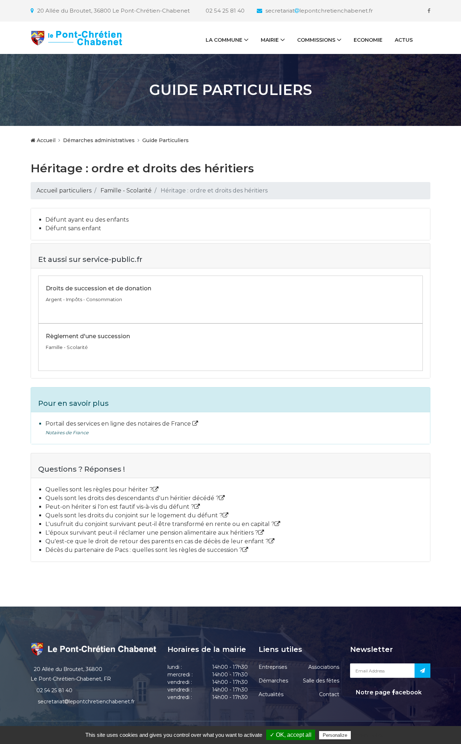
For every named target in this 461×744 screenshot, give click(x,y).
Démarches (273, 680)
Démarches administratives (99, 140)
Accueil (45, 140)
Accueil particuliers (63, 190)
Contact (329, 694)
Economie (368, 40)
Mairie (270, 40)
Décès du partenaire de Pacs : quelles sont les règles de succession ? (143, 549)
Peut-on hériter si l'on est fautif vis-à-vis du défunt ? (119, 506)
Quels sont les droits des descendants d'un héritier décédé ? (132, 498)
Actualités (271, 694)
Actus (404, 40)
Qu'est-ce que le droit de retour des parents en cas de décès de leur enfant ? (157, 541)
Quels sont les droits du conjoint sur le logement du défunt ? (134, 515)
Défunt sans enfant (73, 228)
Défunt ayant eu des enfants (87, 219)
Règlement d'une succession (88, 336)
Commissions (316, 40)
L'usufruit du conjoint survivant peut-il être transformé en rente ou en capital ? (159, 524)
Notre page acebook (388, 692)
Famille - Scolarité (126, 190)
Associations (323, 667)
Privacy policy (367, 735)
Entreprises (273, 667)
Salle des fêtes (321, 680)
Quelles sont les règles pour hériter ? (99, 489)
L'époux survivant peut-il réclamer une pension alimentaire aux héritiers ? (151, 532)
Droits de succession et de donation (98, 288)
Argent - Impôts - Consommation (84, 299)
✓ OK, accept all (291, 735)
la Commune (224, 40)
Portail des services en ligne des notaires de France (118, 423)
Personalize (335, 735)
